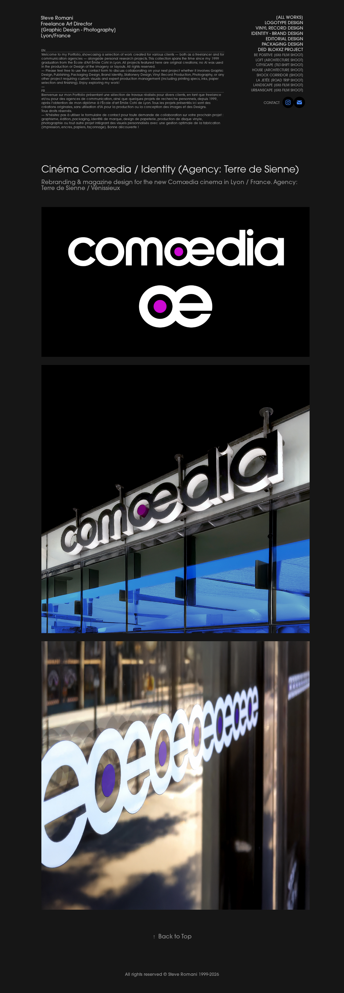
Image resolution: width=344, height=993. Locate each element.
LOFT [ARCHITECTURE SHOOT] (279, 60)
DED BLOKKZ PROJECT (280, 49)
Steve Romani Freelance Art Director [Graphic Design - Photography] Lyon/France (143, 27)
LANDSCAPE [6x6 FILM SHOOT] (278, 85)
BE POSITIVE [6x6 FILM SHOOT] (278, 55)
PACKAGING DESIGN (282, 44)
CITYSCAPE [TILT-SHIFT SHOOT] (279, 65)
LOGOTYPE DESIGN (284, 22)
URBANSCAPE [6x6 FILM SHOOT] (277, 90)
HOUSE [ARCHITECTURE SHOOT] (277, 70)
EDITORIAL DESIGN (284, 38)
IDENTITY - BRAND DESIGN (277, 33)
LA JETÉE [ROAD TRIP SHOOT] (279, 80)
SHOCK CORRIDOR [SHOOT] (280, 75)
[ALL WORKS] (289, 17)
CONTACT (272, 103)
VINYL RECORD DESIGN (279, 28)
